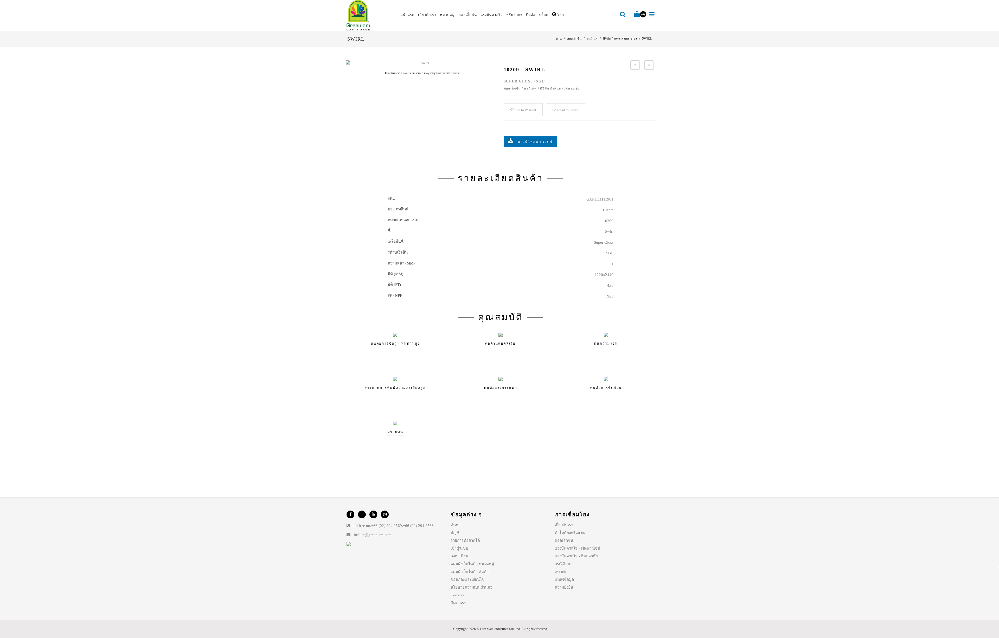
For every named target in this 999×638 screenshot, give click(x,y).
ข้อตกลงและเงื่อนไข (467, 579)
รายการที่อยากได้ (465, 540)
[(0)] (637, 14)
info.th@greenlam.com (373, 535)
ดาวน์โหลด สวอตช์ (535, 142)
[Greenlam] (370, 15)
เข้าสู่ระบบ (459, 548)
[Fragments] (635, 65)
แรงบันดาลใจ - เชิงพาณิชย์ (577, 548)
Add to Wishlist (525, 110)
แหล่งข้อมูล (564, 579)
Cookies (457, 595)
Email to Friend (567, 110)
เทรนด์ (560, 572)
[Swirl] (422, 63)
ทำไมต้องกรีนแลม (570, 533)
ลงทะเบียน (459, 556)
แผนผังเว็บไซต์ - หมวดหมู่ (472, 564)
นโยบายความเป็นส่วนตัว (471, 587)
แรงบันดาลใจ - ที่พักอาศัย (576, 556)
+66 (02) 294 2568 (418, 526)
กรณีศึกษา (563, 564)
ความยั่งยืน (564, 587)
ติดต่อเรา (458, 603)
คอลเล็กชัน (564, 540)
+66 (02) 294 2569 (386, 526)
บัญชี (455, 533)
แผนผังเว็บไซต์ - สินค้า (470, 572)
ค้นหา (455, 525)
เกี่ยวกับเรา (564, 525)
